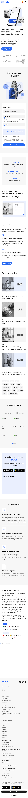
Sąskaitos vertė (7, 113)
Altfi (21, 387)
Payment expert (6, 390)
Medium (4, 393)
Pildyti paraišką (14, 792)
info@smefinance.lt (6, 762)
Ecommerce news (13, 393)
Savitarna (14, 795)
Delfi (12, 381)
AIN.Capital (20, 390)
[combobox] (4, 111)
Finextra (19, 384)
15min (17, 381)
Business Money (6, 387)
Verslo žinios (5, 381)
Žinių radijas (5, 384)
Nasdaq (12, 384)
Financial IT (15, 387)
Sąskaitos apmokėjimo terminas (11, 121)
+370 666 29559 (5, 775)
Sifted (14, 390)
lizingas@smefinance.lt (7, 777)
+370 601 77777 (5, 760)
